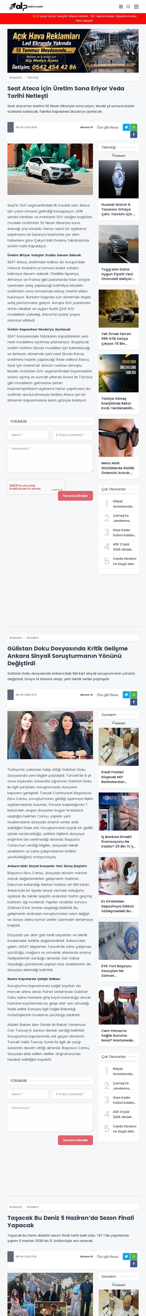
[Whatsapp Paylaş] (133, 127)
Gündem (33, 638)
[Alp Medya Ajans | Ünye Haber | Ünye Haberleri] (25, 6)
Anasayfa (15, 77)
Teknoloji (32, 77)
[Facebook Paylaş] (133, 134)
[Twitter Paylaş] (126, 127)
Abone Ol (86, 127)
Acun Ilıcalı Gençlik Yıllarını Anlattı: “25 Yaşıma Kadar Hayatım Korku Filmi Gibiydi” (84, 18)
